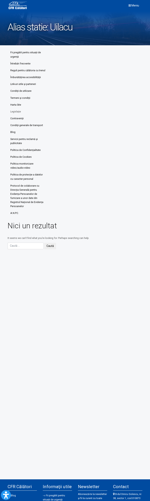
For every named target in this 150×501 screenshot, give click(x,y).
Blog (12, 132)
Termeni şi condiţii (20, 98)
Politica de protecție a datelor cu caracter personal (26, 176)
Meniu (135, 5)
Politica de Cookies (21, 157)
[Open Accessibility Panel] (6, 495)
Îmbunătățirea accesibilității (25, 77)
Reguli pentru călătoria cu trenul (27, 70)
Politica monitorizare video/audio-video (21, 165)
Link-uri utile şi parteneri (23, 84)
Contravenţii (17, 118)
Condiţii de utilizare (20, 91)
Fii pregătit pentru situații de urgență (25, 54)
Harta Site (15, 104)
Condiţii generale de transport (26, 125)
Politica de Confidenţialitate (25, 150)
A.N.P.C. (14, 213)
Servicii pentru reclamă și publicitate (24, 141)
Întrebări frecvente (20, 63)
